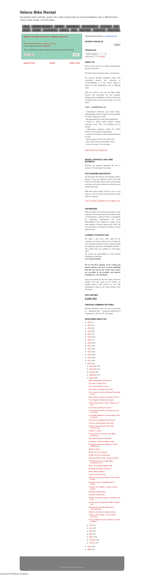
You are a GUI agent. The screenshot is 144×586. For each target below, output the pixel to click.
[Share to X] (29, 55)
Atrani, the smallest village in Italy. (101, 466)
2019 (89, 340)
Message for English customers (100, 468)
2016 (89, 349)
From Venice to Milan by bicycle (100, 408)
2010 (89, 546)
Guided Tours (99, 30)
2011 (89, 363)
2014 (89, 355)
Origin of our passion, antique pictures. (102, 512)
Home (26, 27)
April (91, 534)
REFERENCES (73, 27)
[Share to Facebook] (31, 55)
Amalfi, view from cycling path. (99, 455)
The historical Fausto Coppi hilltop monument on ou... (101, 462)
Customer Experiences (97, 495)
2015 (89, 352)
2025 (89, 322)
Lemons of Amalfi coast (97, 474)
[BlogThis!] (27, 55)
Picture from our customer (98, 452)
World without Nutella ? (97, 471)
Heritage (36, 30)
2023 (89, 328)
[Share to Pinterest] (33, 55)
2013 (89, 357)
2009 (89, 549)
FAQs (74, 30)
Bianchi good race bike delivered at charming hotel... (101, 508)
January (92, 543)
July (90, 525)
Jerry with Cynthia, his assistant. (100, 438)
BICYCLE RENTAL (90, 27)
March (91, 537)
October (92, 372)
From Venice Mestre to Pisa (98, 386)
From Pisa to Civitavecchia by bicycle (102, 420)
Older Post (75, 63)
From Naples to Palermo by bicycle (101, 400)
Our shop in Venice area (97, 383)
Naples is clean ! (94, 449)
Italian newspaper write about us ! (101, 380)
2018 (89, 343)
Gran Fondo (106, 27)
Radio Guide (85, 30)
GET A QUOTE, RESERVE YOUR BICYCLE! (102, 201)
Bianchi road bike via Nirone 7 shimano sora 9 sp (46, 36)
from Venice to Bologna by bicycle (101, 389)
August (92, 378)
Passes (26, 30)
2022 (89, 331)
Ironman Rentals (50, 30)
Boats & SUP (113, 30)
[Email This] (25, 55)
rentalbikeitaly (45, 46)
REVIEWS (59, 27)
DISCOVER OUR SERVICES (96, 150)
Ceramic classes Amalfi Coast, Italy (101, 423)
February (92, 540)
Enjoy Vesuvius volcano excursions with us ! (104, 397)
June (91, 528)
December (93, 366)
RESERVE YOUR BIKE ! (42, 27)
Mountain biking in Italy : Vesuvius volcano (104, 458)
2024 (89, 325)
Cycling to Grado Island (97, 492)
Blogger (81, 567)
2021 (89, 334)
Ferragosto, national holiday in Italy (101, 441)
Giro (116, 27)
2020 (89, 337)
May (91, 531)
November (93, 369)
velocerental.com (111, 36)
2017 (89, 346)
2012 (89, 360)
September (93, 375)
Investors (64, 30)
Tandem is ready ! (95, 431)
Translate (101, 57)
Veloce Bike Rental (38, 12)
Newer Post (29, 63)
